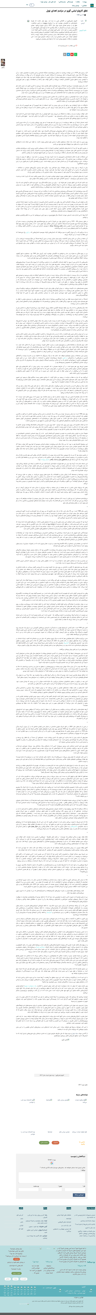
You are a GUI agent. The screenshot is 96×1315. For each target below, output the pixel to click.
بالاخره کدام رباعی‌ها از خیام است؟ (85, 1224)
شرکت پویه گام (72, 1306)
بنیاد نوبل (75, 1033)
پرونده (85, 2)
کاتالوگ (55, 1143)
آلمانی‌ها (66, 643)
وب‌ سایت (36, 1186)
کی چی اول (19, 1215)
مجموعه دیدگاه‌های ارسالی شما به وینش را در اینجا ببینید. (49, 1269)
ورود (27, 4)
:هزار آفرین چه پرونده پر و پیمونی (37, 1237)
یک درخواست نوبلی (30, 986)
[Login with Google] (51, 1163)
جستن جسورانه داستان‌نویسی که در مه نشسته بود (84, 1216)
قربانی (21, 1225)
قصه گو (21, 1229)
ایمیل (60, 1186)
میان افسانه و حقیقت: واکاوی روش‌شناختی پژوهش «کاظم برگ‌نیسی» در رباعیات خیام (86, 1233)
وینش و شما (75, 6)
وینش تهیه (44, 2)
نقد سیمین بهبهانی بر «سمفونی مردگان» (62, 1230)
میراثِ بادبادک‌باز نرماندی (88, 1221)
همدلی (66, 1248)
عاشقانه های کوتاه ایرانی (64, 1215)
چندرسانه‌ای (62, 2)
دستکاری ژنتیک (40, 947)
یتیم (22, 1218)
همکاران (84, 6)
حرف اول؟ (36, 1262)
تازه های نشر (52, 2)
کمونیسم (49, 912)
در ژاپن (28, 232)
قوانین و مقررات (78, 1297)
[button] (75, 54)
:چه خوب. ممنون (38, 1226)
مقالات (78, 2)
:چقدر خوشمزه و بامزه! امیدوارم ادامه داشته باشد (36, 1222)
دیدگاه (83, 1170)
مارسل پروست (45, 459)
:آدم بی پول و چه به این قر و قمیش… (37, 1216)
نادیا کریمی (82, 30)
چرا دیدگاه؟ (49, 1262)
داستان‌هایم (74, 826)
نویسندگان (70, 2)
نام (84, 1186)
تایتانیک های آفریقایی (64, 1222)
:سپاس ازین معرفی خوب (37, 1231)
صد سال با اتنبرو (90, 1228)
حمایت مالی (44, 1143)
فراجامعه (68, 1218)
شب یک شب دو (66, 1225)
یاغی (21, 1222)
